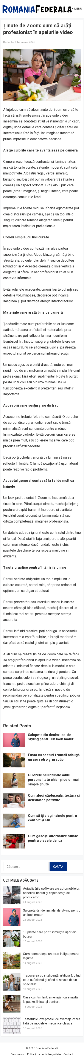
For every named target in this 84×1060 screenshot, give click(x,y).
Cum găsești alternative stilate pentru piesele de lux (53, 838)
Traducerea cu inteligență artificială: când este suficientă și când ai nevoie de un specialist (52, 980)
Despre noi (17, 1054)
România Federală (47, 1048)
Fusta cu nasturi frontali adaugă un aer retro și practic (54, 757)
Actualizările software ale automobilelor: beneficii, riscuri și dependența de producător (51, 893)
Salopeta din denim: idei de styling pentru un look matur (51, 737)
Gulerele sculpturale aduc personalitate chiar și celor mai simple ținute (53, 779)
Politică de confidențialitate (44, 1054)
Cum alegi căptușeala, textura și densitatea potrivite (54, 797)
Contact (68, 1054)
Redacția (8, 42)
